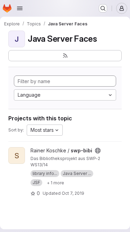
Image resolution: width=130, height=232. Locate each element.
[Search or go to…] (103, 8)
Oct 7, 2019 (73, 193)
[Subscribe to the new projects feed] (65, 55)
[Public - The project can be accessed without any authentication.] (98, 150)
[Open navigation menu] (19, 8)
